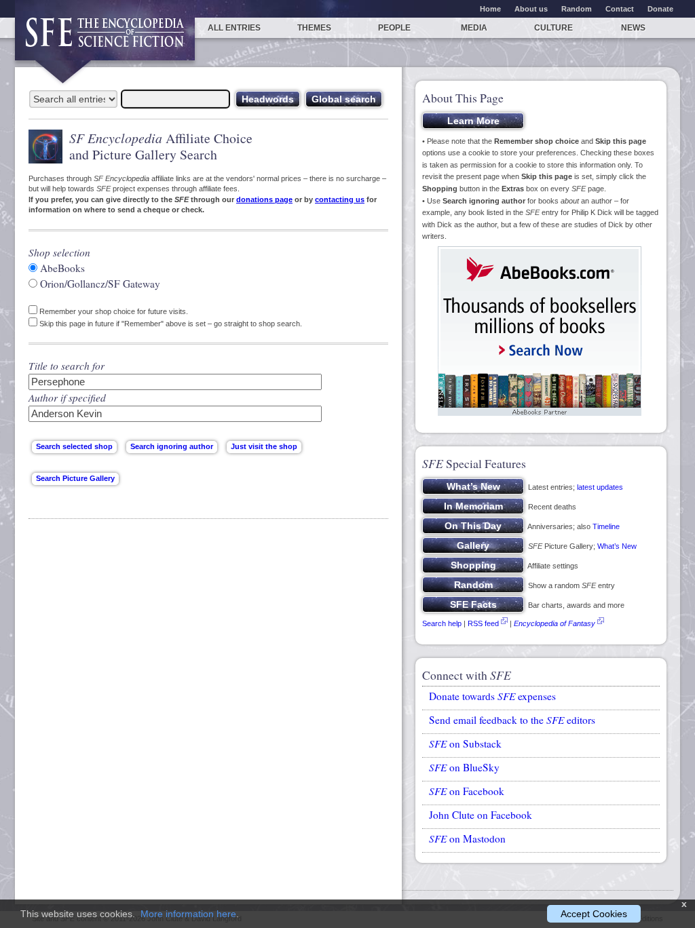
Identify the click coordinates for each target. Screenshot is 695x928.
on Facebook (466, 791)
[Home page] (105, 39)
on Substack (465, 743)
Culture (553, 28)
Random (576, 9)
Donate (660, 9)
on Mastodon (467, 838)
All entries (234, 28)
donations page (264, 199)
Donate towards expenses (492, 696)
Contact (619, 9)
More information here (188, 913)
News (633, 28)
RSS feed (483, 623)
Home (490, 9)
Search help (442, 623)
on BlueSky (464, 767)
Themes (314, 28)
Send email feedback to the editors (512, 720)
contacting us (339, 199)
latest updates (600, 487)
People (394, 28)
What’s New (617, 546)
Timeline (606, 526)
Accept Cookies (594, 913)
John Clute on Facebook (480, 814)
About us (531, 9)
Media (474, 28)
